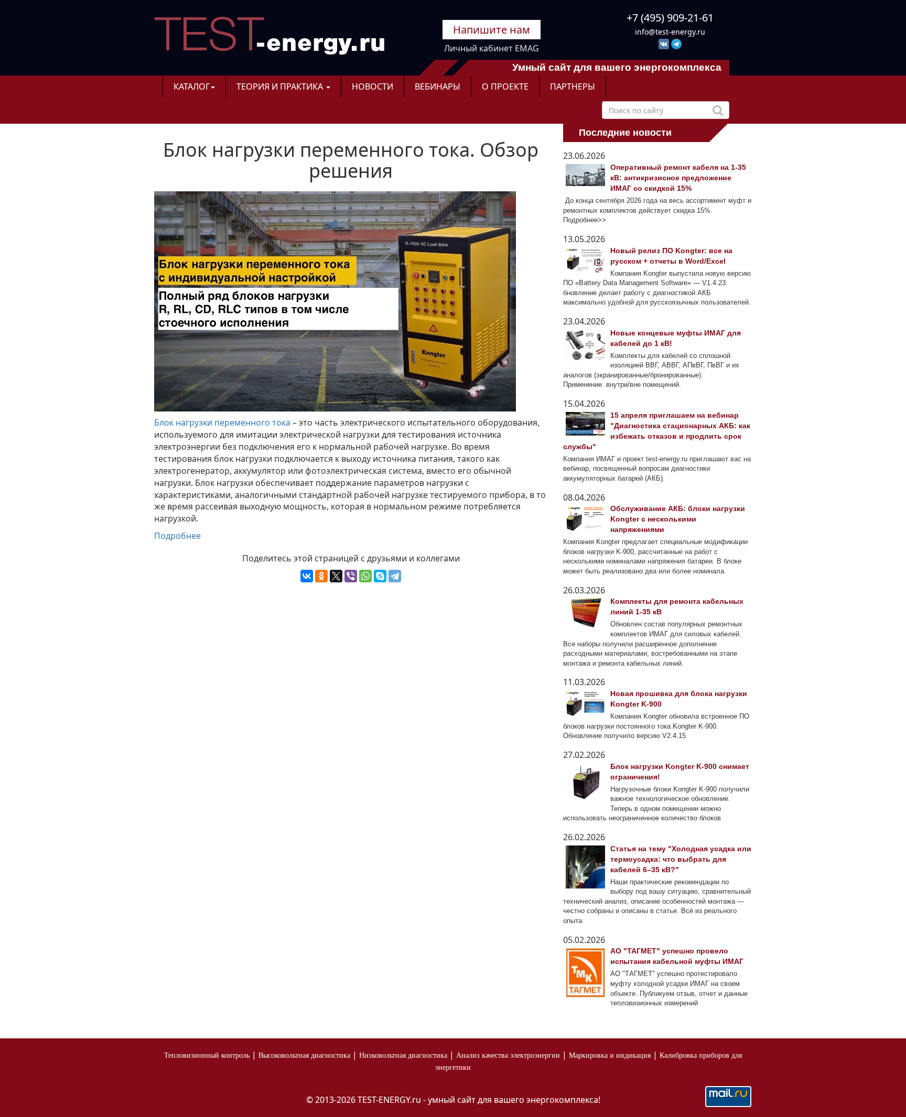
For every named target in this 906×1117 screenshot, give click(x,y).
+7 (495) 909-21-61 (670, 17)
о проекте (505, 86)
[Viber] (350, 576)
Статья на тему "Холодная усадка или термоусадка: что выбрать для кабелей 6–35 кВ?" (680, 859)
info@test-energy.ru (670, 32)
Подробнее (177, 535)
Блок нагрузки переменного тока (222, 422)
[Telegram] (395, 576)
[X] (336, 576)
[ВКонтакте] (306, 576)
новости (372, 86)
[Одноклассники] (321, 576)
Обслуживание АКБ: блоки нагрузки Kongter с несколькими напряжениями (677, 519)
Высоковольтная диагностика (304, 1055)
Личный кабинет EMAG (491, 48)
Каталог (192, 86)
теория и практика (280, 86)
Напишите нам (491, 30)
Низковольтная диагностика (403, 1055)
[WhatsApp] (365, 576)
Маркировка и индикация (610, 1055)
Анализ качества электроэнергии (508, 1055)
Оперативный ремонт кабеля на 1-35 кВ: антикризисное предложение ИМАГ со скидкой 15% (678, 177)
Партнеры (572, 86)
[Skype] (380, 576)
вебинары (437, 86)
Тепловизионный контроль (207, 1055)
